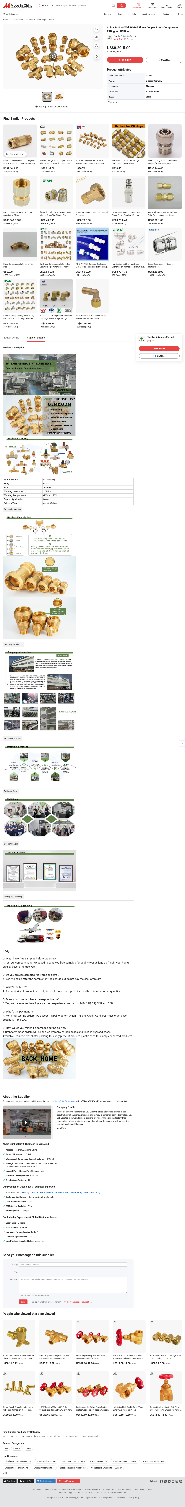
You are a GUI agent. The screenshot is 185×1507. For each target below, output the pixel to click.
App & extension (149, 14)
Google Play (26, 1481)
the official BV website (65, 1101)
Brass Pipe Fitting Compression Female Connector (92, 213)
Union (28, 1448)
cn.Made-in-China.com (118, 1492)
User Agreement (107, 1498)
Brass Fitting (94, 1192)
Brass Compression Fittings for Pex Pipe (18, 265)
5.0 (150, 341)
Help (134, 14)
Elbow (51, 19)
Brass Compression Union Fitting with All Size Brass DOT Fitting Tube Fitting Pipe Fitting (19, 162)
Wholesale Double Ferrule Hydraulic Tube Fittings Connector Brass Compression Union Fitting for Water (163, 214)
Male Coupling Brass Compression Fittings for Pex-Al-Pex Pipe (162, 162)
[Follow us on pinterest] (177, 1481)
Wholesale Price (108, 1489)
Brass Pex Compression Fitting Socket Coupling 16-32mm (19, 213)
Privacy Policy (134, 1498)
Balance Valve (50, 1192)
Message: (14, 1279)
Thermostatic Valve (67, 1192)
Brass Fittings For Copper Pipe (73, 1467)
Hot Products (37, 1489)
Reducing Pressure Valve (32, 1192)
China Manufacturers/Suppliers (70, 1489)
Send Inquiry (125, 59)
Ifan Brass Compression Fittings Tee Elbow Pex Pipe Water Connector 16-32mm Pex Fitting (55, 266)
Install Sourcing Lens (70, 1481)
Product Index (139, 1489)
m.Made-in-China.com (99, 1492)
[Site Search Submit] (121, 5)
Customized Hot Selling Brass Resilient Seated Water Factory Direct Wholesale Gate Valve (92, 1410)
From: (15, 1264)
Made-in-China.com (81, 1492)
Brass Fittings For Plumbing (16, 1467)
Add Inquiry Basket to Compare (53, 106)
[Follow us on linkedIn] (180, 1481)
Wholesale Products (92, 1489)
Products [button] (46, 5)
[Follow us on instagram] (169, 1481)
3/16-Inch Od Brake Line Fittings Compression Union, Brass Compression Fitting (125, 162)
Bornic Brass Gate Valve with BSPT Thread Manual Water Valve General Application (128, 1358)
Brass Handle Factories (46, 1461)
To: (16, 1272)
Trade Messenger (45, 1481)
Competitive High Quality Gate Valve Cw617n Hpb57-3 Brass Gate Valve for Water (166, 1410)
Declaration (121, 1498)
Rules (180, 14)
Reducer (16, 1448)
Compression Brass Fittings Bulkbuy (106, 1467)
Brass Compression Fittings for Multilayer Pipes (161, 265)
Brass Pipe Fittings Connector (125, 1461)
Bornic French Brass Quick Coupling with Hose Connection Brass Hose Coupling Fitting (18, 1410)
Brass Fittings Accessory (153, 1461)
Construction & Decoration (22, 19)
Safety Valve (82, 1192)
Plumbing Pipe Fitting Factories (18, 1461)
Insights (149, 1489)
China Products (51, 1489)
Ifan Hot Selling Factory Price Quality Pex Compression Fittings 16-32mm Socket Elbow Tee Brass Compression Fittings (19, 317)
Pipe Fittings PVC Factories (73, 1461)
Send (23, 1302)
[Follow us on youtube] (173, 1481)
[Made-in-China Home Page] (17, 5)
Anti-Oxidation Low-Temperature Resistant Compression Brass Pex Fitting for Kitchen (90, 162)
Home (5, 19)
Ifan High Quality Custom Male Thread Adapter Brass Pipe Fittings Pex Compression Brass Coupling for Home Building (56, 214)
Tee (6, 1448)
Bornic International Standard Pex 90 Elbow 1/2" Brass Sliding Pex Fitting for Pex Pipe (19, 1358)
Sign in (179, 7)
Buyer (120, 14)
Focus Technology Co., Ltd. (74, 1498)
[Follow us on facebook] (161, 1481)
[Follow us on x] (165, 1481)
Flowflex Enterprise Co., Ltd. (125, 36)
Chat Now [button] (166, 60)
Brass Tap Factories (98, 1461)
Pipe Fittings (41, 19)
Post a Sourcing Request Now (78, 1302)
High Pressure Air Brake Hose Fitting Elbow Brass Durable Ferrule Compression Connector (91, 317)
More (5, 1473)
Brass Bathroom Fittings (44, 1467)
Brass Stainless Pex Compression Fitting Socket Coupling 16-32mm (126, 213)
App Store (9, 1481)
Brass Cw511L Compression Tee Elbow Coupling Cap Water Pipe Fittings (56, 317)
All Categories (12, 14)
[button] (113, 5)
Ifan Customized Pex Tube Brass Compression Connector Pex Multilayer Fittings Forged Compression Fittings (128, 266)
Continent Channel (124, 1489)
